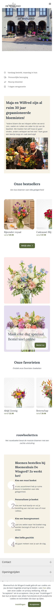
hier (44, 588)
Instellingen (20, 604)
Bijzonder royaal (12, 232)
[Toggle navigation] (50, 4)
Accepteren (34, 604)
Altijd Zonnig (10, 410)
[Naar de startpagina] (13, 6)
